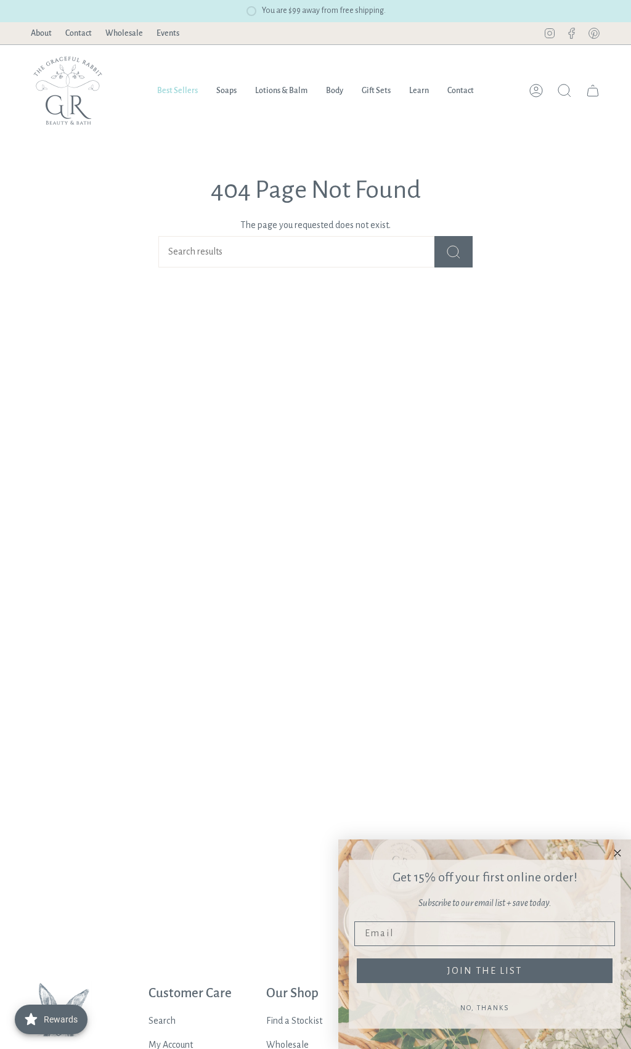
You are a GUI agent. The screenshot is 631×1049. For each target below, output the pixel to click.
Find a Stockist (294, 1021)
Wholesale (124, 33)
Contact (78, 33)
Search (162, 1021)
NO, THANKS (484, 1007)
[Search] (453, 251)
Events (168, 33)
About (41, 33)
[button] (226, 91)
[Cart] (593, 90)
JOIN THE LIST (484, 971)
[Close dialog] (617, 853)
